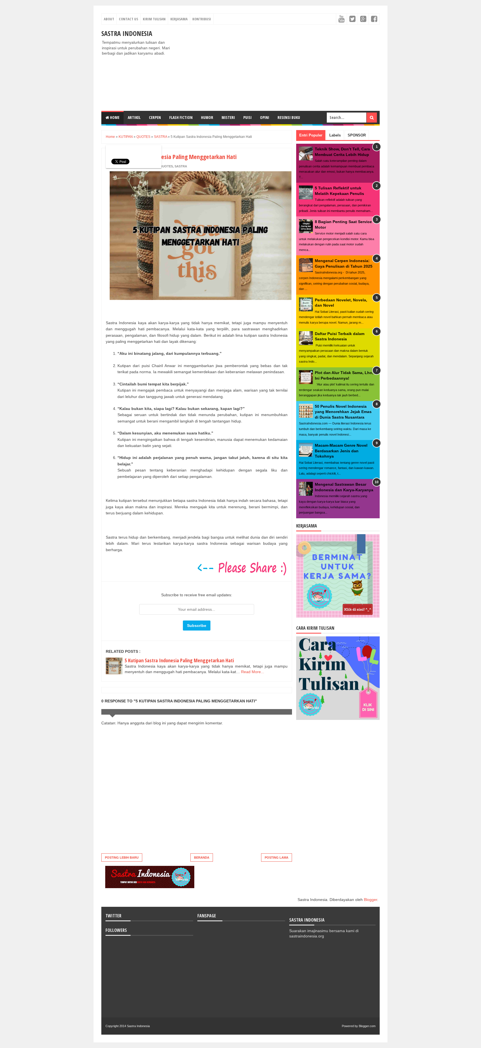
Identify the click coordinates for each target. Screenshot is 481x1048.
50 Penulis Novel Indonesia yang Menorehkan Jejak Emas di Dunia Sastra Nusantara (343, 411)
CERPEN (155, 117)
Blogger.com (367, 1026)
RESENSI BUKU (289, 117)
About (109, 18)
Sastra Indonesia (126, 33)
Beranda (201, 857)
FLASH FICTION (181, 117)
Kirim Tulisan (154, 18)
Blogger (370, 899)
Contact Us (128, 18)
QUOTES (166, 166)
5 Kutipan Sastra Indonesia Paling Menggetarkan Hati (179, 660)
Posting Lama (276, 857)
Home (114, 117)
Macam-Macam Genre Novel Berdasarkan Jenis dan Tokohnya (341, 450)
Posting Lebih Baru (122, 857)
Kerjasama (179, 18)
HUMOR (207, 117)
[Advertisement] (278, 68)
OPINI (264, 117)
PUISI (247, 117)
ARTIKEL (134, 117)
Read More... (252, 672)
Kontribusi (201, 18)
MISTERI (228, 117)
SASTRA (181, 166)
